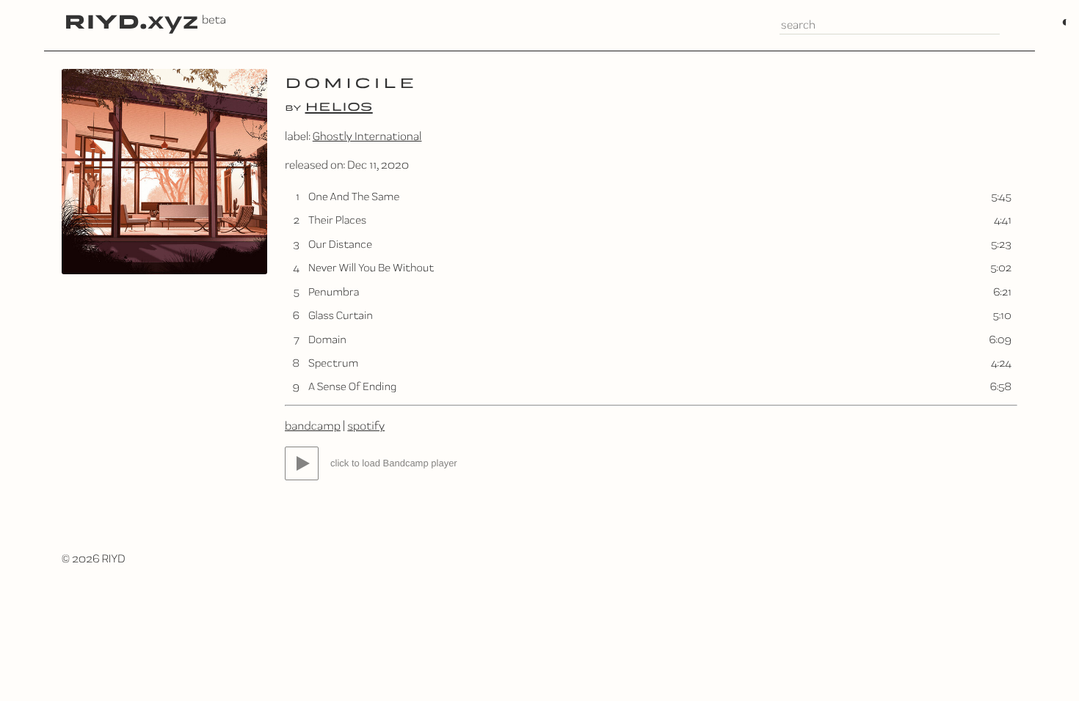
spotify (366, 426)
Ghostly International (367, 136)
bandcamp (313, 426)
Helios (339, 105)
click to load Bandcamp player (393, 463)
